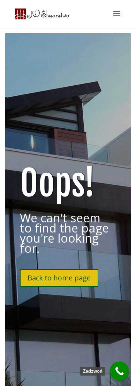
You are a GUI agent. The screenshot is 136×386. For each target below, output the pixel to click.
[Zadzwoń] (119, 371)
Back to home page (59, 278)
